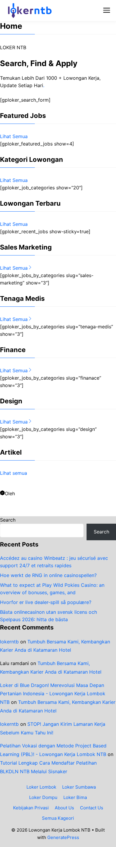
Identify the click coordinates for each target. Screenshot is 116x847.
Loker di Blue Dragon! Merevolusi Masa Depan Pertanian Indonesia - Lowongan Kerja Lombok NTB (52, 693)
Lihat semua (13, 473)
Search (7, 520)
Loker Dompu (43, 797)
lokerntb (9, 642)
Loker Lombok (41, 787)
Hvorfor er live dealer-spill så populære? (45, 602)
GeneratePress (63, 837)
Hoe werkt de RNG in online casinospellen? (48, 575)
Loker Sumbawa (79, 787)
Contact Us (91, 808)
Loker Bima (75, 797)
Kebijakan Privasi (31, 808)
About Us (64, 808)
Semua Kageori (58, 818)
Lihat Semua (14, 136)
